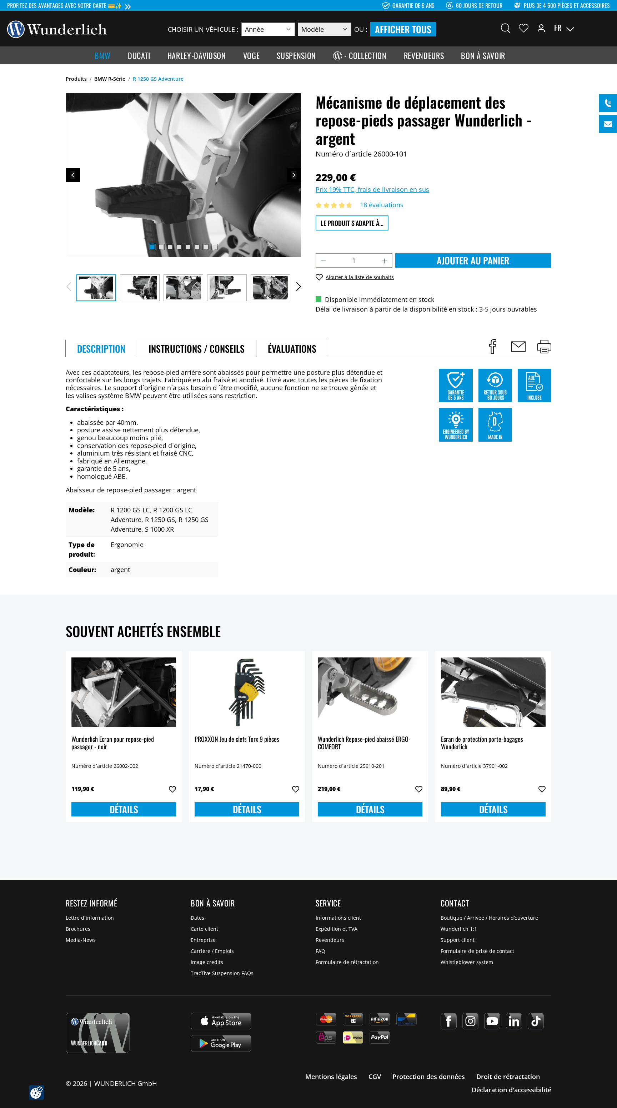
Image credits (207, 962)
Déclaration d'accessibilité (511, 1089)
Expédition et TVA (336, 928)
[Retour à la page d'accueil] (57, 28)
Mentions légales (331, 1076)
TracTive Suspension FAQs (222, 973)
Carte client (204, 928)
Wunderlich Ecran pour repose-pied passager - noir (112, 743)
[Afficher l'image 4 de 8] (179, 247)
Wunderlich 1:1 (459, 928)
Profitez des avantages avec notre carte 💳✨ (64, 5)
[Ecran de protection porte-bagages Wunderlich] (493, 692)
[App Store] (221, 1021)
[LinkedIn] (514, 1021)
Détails (124, 809)
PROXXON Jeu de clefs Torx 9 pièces (237, 739)
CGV (374, 1076)
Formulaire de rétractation (347, 962)
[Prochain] (294, 175)
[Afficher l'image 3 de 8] (170, 247)
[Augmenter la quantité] (384, 260)
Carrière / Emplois (212, 951)
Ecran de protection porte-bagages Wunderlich (482, 743)
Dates (197, 917)
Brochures (78, 928)
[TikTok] (536, 1021)
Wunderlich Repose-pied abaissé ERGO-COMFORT (364, 743)
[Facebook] (449, 1021)
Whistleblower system (467, 962)
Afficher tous (403, 29)
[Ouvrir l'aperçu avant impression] (544, 346)
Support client (458, 939)
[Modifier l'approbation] (37, 1092)
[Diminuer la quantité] (323, 260)
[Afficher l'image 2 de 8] (161, 247)
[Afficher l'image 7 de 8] (206, 247)
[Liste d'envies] (524, 28)
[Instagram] (470, 1021)
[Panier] (605, 28)
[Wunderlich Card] (98, 1033)
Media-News (81, 939)
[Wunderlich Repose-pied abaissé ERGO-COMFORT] (370, 692)
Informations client (338, 917)
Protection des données (428, 1076)
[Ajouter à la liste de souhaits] (172, 789)
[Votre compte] (541, 28)
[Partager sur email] (518, 346)
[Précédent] (73, 175)
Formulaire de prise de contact (477, 951)
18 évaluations (381, 204)
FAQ (320, 951)
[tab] (101, 348)
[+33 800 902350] (608, 103)
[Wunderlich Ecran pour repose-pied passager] (123, 692)
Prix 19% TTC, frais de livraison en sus (372, 189)
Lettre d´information (90, 917)
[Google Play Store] (221, 1043)
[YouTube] (492, 1021)
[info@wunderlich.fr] (608, 124)
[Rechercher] (506, 28)
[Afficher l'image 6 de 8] (197, 247)
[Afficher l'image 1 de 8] (152, 247)
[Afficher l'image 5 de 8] (188, 247)
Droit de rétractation (508, 1076)
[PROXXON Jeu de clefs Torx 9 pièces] (247, 692)
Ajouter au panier (473, 260)
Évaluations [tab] (292, 349)
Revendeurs (330, 939)
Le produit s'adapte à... (352, 223)
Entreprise (203, 939)
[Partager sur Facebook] (493, 346)
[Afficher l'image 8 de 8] (214, 247)
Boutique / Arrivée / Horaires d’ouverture (489, 917)
